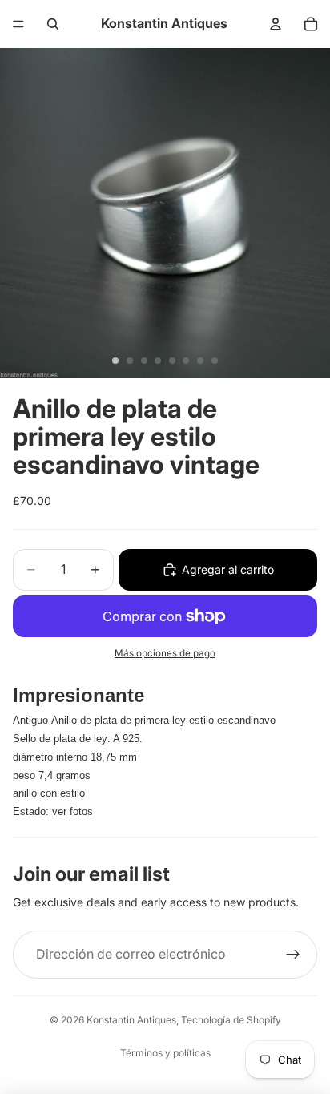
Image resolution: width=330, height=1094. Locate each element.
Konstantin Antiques (131, 1020)
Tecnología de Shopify (231, 1020)
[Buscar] (52, 24)
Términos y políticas (165, 1053)
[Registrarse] (293, 954)
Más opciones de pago (165, 653)
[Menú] (18, 24)
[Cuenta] (275, 24)
